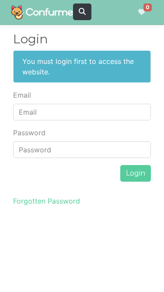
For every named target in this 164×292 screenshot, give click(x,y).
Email (22, 95)
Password (29, 132)
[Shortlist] (141, 12)
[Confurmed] (45, 12)
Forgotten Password (46, 201)
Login (135, 173)
